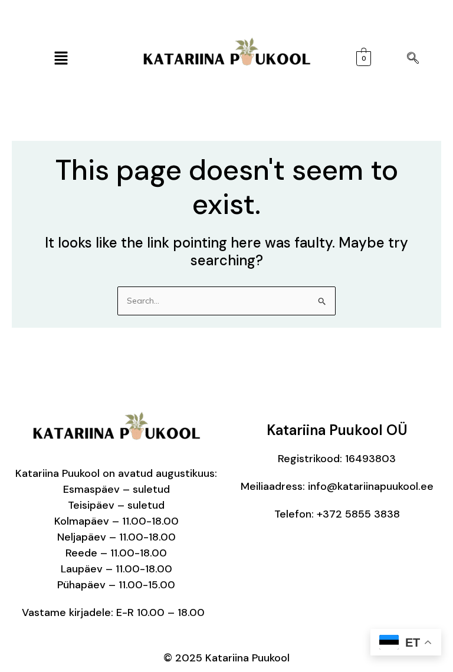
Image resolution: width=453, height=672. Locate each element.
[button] (61, 58)
